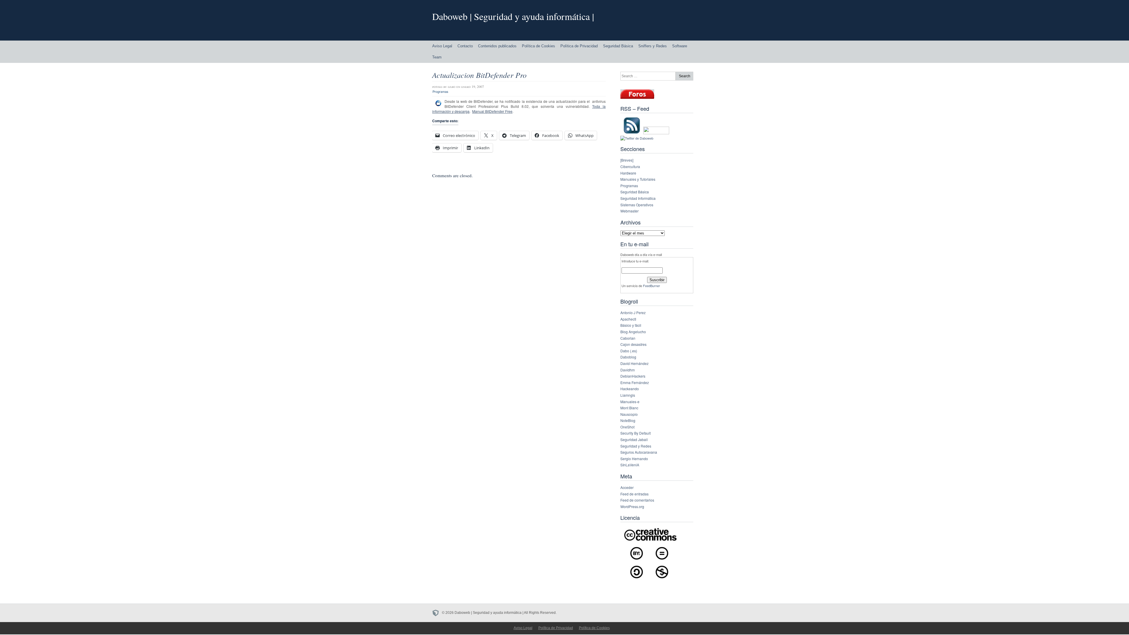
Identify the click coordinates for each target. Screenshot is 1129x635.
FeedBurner (651, 285)
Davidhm (627, 369)
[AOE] (437, 613)
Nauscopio (629, 414)
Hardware (628, 172)
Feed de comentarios (637, 499)
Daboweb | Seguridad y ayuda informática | (513, 16)
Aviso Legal (442, 46)
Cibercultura (630, 166)
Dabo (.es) (628, 350)
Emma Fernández (634, 382)
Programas (440, 91)
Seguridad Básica (618, 46)
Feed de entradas (634, 493)
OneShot (627, 426)
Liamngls (627, 395)
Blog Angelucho (633, 331)
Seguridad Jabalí (634, 439)
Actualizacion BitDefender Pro (479, 75)
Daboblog (628, 356)
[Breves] (626, 160)
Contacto (465, 46)
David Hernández (634, 363)
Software (679, 46)
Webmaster (629, 210)
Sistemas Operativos (636, 204)
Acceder (627, 487)
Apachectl (628, 318)
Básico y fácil (630, 325)
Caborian (627, 338)
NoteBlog (627, 420)
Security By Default (635, 432)
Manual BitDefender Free (492, 111)
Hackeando (629, 388)
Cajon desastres (633, 344)
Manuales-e (629, 401)
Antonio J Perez (633, 312)
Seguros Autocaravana (638, 452)
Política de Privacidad (579, 46)
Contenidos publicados (497, 46)
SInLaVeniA (629, 464)
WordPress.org (632, 506)
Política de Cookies (538, 46)
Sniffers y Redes (652, 46)
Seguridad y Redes (635, 445)
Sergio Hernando (634, 458)
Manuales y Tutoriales (637, 179)
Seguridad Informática (638, 198)
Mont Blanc (629, 407)
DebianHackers (632, 375)
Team (437, 57)
